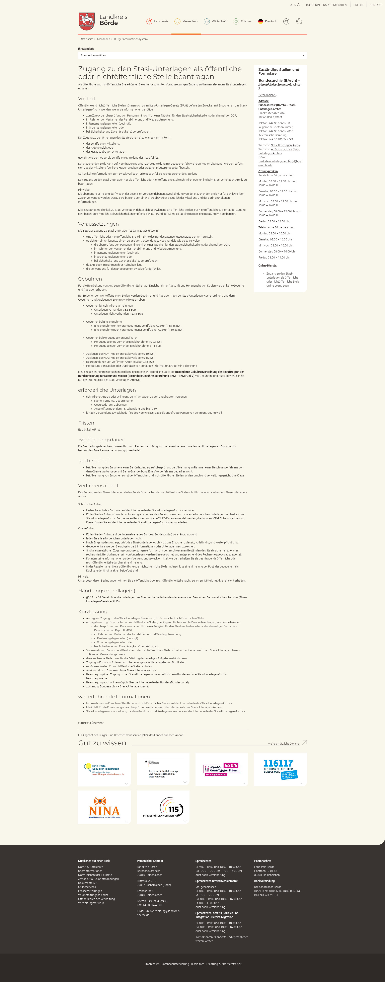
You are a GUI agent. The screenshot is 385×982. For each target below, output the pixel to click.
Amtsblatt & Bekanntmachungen (98, 879)
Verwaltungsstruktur (91, 903)
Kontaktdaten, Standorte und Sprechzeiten (222, 937)
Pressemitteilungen (90, 891)
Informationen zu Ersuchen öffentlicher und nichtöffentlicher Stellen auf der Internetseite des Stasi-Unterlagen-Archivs (159, 703)
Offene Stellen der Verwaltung (96, 899)
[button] (104, 769)
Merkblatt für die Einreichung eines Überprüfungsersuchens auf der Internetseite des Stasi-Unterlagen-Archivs (154, 707)
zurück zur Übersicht (91, 723)
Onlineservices (87, 887)
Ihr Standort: (86, 48)
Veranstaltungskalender (93, 895)
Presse (359, 5)
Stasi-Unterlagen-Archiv (285, 145)
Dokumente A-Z (87, 883)
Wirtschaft (219, 21)
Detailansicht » (267, 95)
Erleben (246, 21)
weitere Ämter (204, 941)
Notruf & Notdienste (90, 866)
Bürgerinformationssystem (326, 5)
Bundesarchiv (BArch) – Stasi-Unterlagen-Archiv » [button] (279, 84)
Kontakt (376, 5)
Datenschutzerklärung (175, 964)
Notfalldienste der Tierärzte (95, 875)
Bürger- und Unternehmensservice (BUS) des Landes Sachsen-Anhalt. (141, 735)
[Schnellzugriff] (287, 21)
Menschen (190, 21)
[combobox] (192, 55)
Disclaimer (197, 964)
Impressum (152, 964)
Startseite (87, 39)
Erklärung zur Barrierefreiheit (224, 964)
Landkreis (160, 21)
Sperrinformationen (90, 871)
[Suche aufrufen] (300, 21)
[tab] (280, 84)
